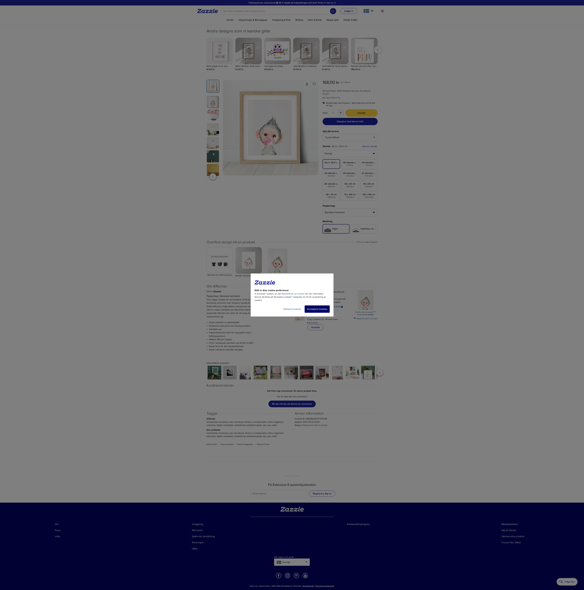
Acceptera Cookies (317, 309)
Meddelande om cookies (293, 293)
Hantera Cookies (292, 309)
